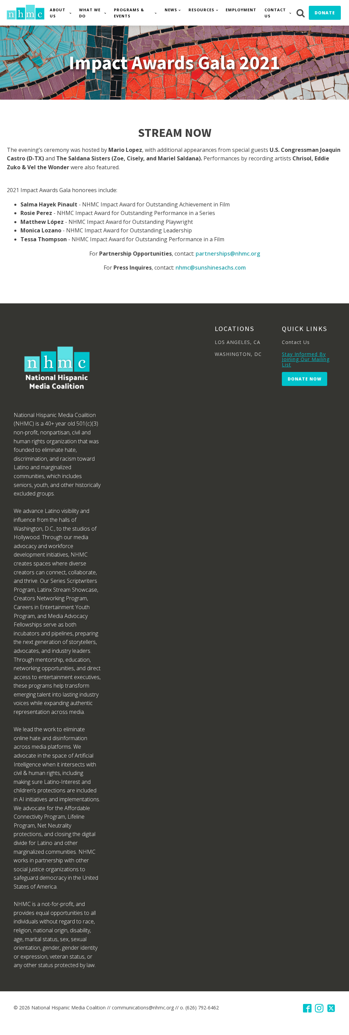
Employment (241, 9)
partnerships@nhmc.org (228, 253)
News (171, 9)
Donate (325, 13)
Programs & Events (129, 12)
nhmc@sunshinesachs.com (211, 267)
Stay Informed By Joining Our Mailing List (306, 359)
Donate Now (304, 379)
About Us (57, 12)
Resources (201, 9)
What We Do (90, 12)
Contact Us (275, 12)
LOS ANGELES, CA (237, 342)
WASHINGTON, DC (238, 354)
